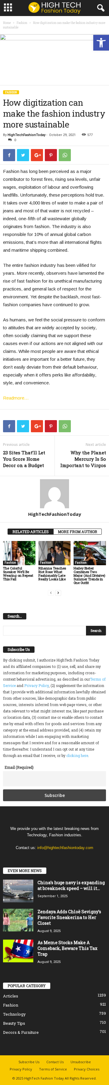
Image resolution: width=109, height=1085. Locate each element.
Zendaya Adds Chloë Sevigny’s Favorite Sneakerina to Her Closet (69, 917)
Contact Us (55, 1062)
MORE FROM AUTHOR (77, 531)
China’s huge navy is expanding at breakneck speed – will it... (71, 885)
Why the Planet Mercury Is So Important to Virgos (83, 459)
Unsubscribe (81, 1062)
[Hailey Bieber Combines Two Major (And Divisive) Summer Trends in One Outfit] (90, 553)
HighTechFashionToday (26, 135)
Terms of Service (53, 1069)
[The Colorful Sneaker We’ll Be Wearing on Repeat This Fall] (19, 553)
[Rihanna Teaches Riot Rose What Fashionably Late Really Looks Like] (54, 553)
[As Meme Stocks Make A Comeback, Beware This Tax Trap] (18, 951)
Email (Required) (19, 767)
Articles (10, 996)
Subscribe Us (28, 1062)
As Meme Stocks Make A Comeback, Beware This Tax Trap (67, 948)
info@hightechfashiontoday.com (65, 847)
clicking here (77, 755)
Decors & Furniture (21, 1032)
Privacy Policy (36, 685)
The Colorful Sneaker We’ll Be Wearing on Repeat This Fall (18, 573)
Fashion (22, 23)
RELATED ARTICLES (30, 531)
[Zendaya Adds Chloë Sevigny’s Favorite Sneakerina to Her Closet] (18, 920)
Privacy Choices (86, 1069)
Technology (14, 1014)
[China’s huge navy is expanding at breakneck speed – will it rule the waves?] (18, 891)
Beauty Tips (14, 1023)
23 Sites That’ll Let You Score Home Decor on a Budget (24, 459)
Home (7, 23)
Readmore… (16, 397)
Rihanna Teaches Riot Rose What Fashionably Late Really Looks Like (52, 573)
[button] (101, 43)
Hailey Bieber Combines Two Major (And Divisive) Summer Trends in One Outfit (89, 575)
